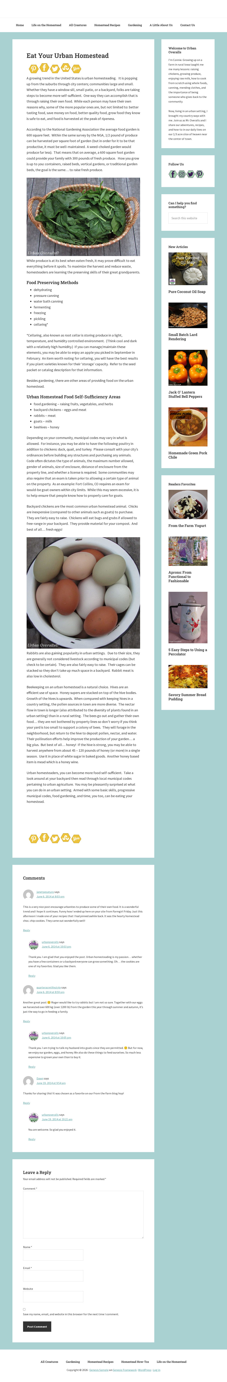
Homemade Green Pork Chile (187, 455)
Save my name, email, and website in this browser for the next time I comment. (71, 1314)
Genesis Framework (125, 1370)
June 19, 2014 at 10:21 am (57, 1119)
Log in (156, 1370)
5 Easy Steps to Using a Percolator (187, 651)
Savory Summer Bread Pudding (187, 696)
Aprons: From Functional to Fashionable (180, 576)
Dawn (40, 1078)
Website (28, 1289)
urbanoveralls (50, 942)
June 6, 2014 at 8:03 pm (50, 896)
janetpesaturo (45, 892)
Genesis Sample (99, 1370)
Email (27, 1268)
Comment (30, 1188)
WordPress (144, 1370)
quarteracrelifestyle (49, 987)
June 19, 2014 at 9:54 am (51, 1083)
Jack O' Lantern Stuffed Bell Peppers (185, 394)
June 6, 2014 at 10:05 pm (56, 1037)
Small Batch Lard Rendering (182, 336)
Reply (26, 930)
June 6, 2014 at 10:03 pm (56, 946)
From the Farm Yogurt (187, 525)
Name (27, 1247)
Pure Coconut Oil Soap (187, 291)
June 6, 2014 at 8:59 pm (50, 992)
